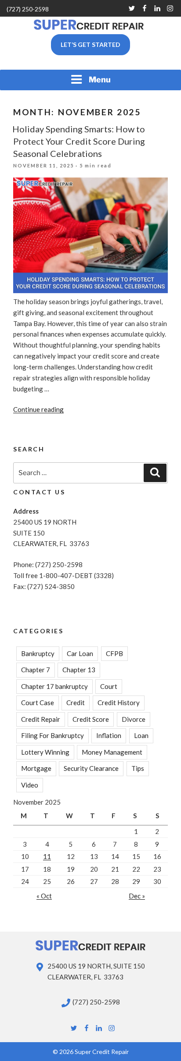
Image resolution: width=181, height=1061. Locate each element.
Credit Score (90, 719)
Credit (75, 702)
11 (47, 856)
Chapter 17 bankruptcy (54, 686)
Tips (137, 768)
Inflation (108, 735)
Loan (141, 735)
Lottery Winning (45, 752)
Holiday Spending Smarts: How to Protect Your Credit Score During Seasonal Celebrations (78, 141)
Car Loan (80, 653)
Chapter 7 (35, 670)
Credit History (119, 702)
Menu (100, 79)
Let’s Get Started (90, 44)
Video (29, 785)
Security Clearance (91, 768)
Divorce (133, 719)
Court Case (37, 702)
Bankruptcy (37, 653)
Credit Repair (40, 719)
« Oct (44, 896)
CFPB (114, 653)
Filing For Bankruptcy (52, 735)
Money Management (112, 752)
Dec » (137, 896)
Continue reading (38, 409)
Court (108, 686)
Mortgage (36, 768)
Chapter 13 (78, 670)
